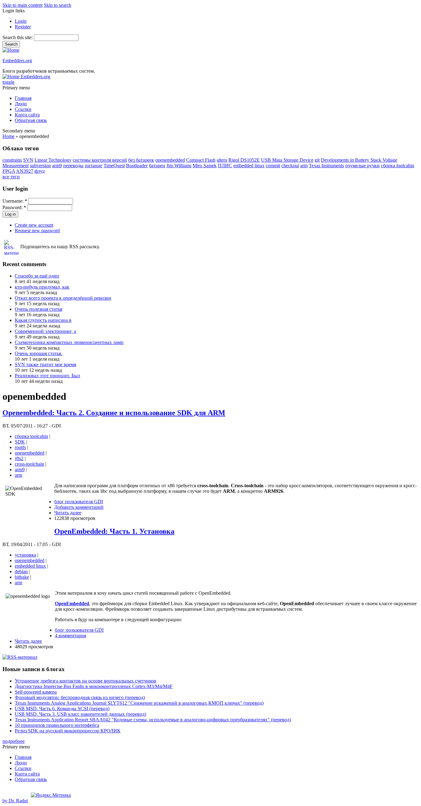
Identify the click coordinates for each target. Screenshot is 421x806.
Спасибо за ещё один (37, 275)
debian (21, 571)
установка (25, 554)
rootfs (20, 447)
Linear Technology (53, 160)
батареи (157, 165)
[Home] (10, 50)
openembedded (170, 160)
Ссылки (23, 109)
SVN (28, 160)
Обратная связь (31, 120)
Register (23, 26)
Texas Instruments (326, 165)
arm (304, 165)
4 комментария (70, 635)
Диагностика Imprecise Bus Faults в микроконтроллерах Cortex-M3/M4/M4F (94, 686)
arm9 (57, 165)
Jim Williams (178, 165)
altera (222, 160)
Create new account (34, 225)
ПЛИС (225, 165)
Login (21, 21)
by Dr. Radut (15, 800)
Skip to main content (22, 5)
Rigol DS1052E (244, 160)
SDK (20, 441)
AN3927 (24, 171)
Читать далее (67, 512)
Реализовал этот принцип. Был (47, 375)
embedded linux (248, 165)
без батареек (141, 160)
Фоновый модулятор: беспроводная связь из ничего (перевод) (80, 697)
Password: (14, 207)
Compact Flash (200, 160)
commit (273, 165)
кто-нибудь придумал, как (42, 287)
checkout (290, 165)
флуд (40, 171)
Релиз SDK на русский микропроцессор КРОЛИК (68, 730)
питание (93, 165)
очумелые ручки (362, 165)
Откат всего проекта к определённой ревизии (63, 298)
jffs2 (19, 458)
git (317, 160)
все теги (11, 176)
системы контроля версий (100, 160)
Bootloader (137, 165)
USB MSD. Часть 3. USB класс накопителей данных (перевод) (80, 714)
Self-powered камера (36, 692)
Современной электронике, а (45, 331)
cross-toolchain (29, 464)
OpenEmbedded (72, 603)
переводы (73, 165)
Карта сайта (27, 114)
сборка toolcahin (397, 165)
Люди (21, 103)
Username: (14, 201)
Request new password (37, 230)
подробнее (13, 741)
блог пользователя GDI (78, 501)
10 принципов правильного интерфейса (57, 725)
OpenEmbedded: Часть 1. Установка (114, 531)
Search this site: (18, 37)
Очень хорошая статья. (38, 353)
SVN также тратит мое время (45, 364)
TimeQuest (114, 165)
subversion (40, 165)
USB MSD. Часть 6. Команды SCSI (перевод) (62, 708)
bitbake (22, 577)
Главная (23, 98)
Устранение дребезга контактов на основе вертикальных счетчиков (85, 680)
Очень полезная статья (38, 309)
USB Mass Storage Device (287, 160)
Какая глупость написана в (43, 320)
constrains (12, 160)
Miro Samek (205, 165)
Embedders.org (17, 60)
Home (8, 136)
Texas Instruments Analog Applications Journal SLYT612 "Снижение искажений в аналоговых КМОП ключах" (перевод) (139, 703)
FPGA (8, 171)
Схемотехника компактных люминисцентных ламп (69, 342)
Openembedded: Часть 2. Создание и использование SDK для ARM (113, 413)
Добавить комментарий (79, 507)
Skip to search (57, 5)
